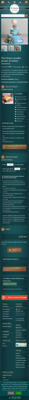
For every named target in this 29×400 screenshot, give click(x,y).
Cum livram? (5, 314)
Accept (18, 393)
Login (3, 343)
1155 (21, 236)
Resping (11, 393)
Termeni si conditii (20, 362)
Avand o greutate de (7, 168)
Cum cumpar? (6, 309)
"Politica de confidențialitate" (19, 390)
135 (7, 171)
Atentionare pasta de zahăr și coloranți (11, 269)
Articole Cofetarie (6, 326)
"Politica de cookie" (6, 390)
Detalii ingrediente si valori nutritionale (14, 145)
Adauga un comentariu (10, 283)
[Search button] (26, 15)
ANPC (4, 377)
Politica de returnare (7, 318)
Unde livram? (5, 316)
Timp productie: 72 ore (20, 67)
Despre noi (18, 355)
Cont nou (4, 345)
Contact (23, 8)
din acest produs (18, 164)
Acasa (6, 8)
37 (22, 168)
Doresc (4, 164)
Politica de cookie (20, 365)
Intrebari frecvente (7, 375)
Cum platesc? (5, 311)
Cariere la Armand (20, 367)
